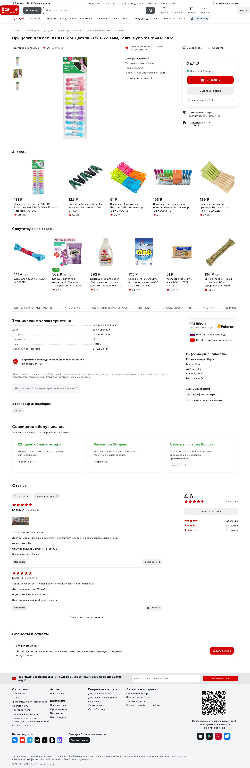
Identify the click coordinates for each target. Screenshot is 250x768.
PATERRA (196, 323)
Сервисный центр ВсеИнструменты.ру (138, 695)
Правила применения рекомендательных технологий (30, 719)
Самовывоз (95, 705)
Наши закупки (58, 717)
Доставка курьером (100, 693)
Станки (125, 18)
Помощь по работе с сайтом (143, 705)
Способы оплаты (98, 709)
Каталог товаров (22, 725)
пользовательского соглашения (126, 756)
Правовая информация (25, 713)
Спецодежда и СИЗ (145, 18)
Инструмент (35, 18)
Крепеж (51, 18)
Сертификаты (20, 705)
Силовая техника (107, 18)
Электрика (86, 18)
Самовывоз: (196, 112)
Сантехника (168, 18)
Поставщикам (58, 705)
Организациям (58, 709)
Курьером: (195, 121)
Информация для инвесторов (29, 701)
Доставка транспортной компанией (103, 699)
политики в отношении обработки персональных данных (73, 756)
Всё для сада (68, 18)
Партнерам (56, 713)
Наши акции (57, 693)
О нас (15, 697)
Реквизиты (18, 693)
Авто (182, 18)
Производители (21, 709)
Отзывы (20, 485)
